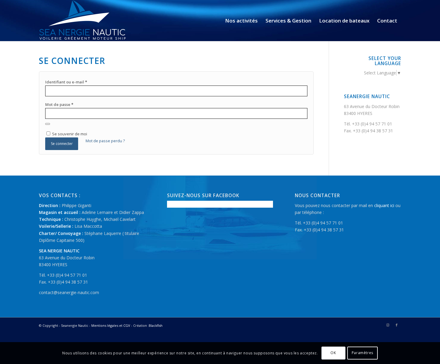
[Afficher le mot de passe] (47, 124)
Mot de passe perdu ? (105, 140)
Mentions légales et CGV (110, 325)
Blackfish (156, 325)
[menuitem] (241, 20)
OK (333, 352)
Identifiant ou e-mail (66, 82)
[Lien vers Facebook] (396, 324)
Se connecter (62, 143)
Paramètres (362, 352)
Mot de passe (59, 104)
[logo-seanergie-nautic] (83, 20)
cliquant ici (384, 205)
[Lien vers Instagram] (387, 324)
